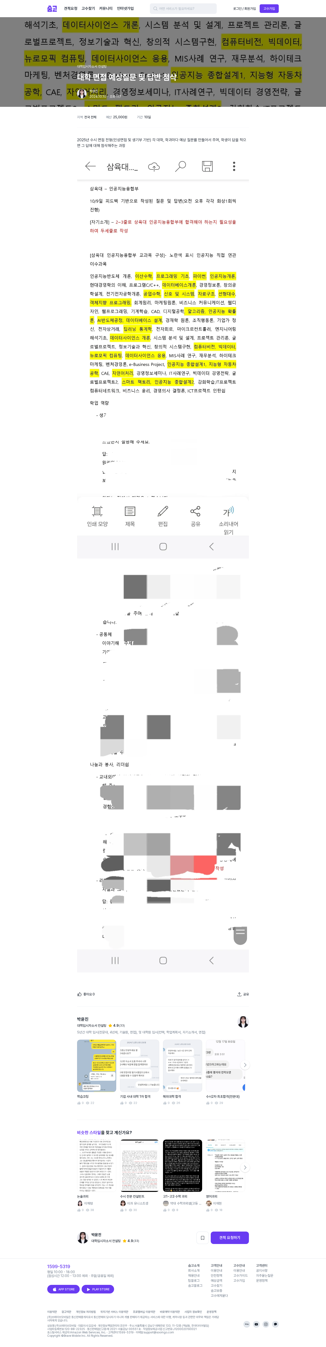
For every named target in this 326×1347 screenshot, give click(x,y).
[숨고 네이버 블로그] (246, 1324)
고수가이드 (240, 1275)
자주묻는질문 (264, 1275)
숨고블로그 (195, 1285)
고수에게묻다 (219, 1296)
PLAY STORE (101, 1289)
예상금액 (216, 1280)
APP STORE (66, 1289)
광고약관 (66, 1312)
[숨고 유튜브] (256, 1324)
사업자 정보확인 (193, 1312)
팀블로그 (194, 1280)
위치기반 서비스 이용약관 (114, 1312)
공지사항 (262, 1270)
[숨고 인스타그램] (266, 1324)
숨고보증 (216, 1291)
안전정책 (216, 1275)
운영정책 (262, 1280)
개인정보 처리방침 (86, 1312)
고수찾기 (216, 1285)
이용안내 (216, 1270)
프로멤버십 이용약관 (144, 1312)
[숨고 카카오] (275, 1324)
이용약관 (52, 1312)
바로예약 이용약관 (170, 1312)
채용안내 (194, 1275)
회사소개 (194, 1270)
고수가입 (269, 9)
